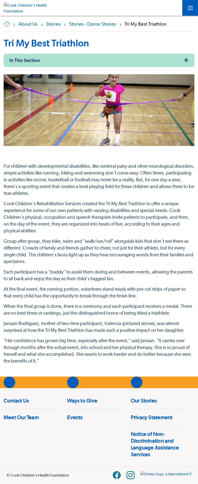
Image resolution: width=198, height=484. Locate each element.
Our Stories (144, 400)
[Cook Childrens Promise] (27, 7)
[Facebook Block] (117, 475)
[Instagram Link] (130, 475)
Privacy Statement (152, 417)
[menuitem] (30, 400)
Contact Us (16, 400)
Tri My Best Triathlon (46, 43)
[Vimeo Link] (165, 475)
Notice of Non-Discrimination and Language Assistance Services (155, 444)
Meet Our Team (21, 417)
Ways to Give (82, 400)
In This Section (24, 60)
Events (75, 417)
